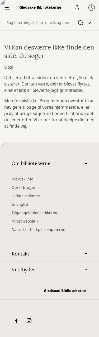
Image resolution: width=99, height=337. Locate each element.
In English (21, 204)
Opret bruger (23, 187)
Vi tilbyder (23, 269)
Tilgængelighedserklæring (35, 213)
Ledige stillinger (26, 196)
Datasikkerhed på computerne (38, 230)
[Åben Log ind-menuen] (76, 7)
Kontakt (20, 254)
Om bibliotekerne (31, 163)
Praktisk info (22, 179)
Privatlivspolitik (25, 221)
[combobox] (49, 22)
